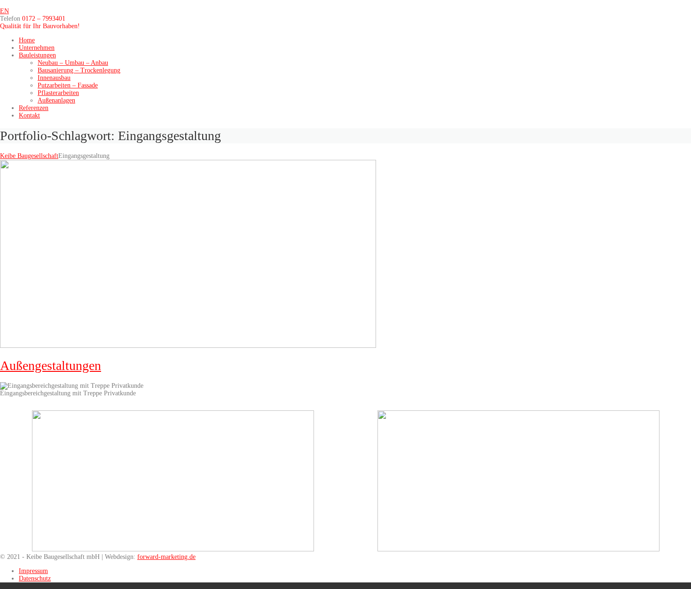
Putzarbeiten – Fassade (68, 85)
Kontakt (29, 115)
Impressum (33, 570)
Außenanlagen (56, 100)
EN (4, 11)
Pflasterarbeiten (58, 92)
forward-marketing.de (166, 556)
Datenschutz (35, 578)
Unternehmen (37, 47)
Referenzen (33, 107)
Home (27, 40)
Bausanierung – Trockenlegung (79, 70)
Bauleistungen (37, 55)
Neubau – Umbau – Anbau (73, 62)
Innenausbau (54, 77)
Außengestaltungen (50, 365)
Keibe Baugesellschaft (29, 155)
